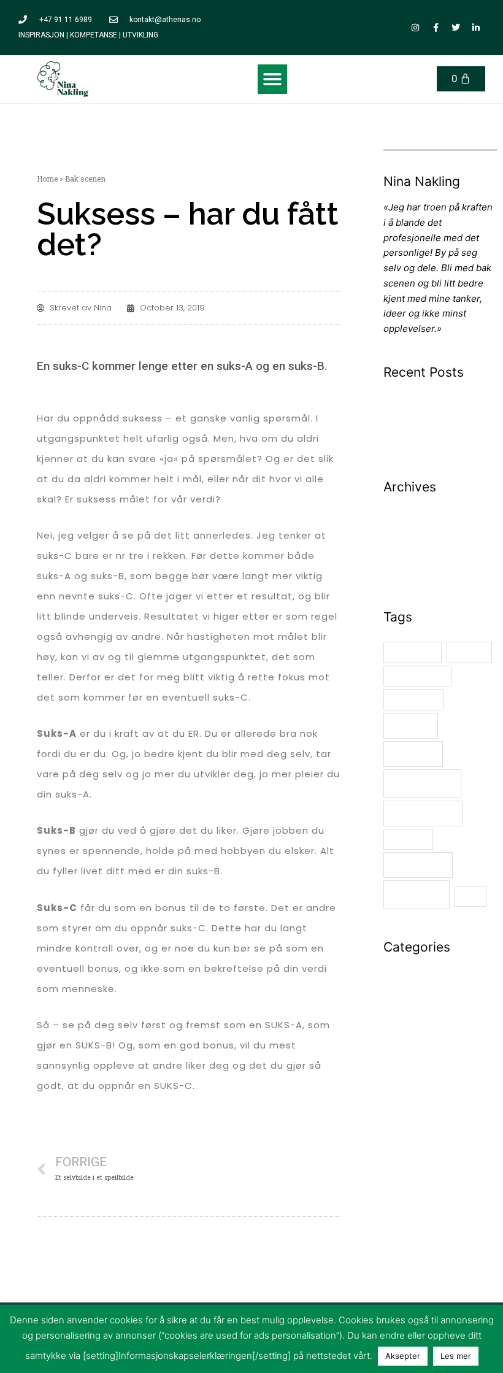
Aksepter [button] (402, 1356)
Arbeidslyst (412, 652)
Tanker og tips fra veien (434, 1003)
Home (47, 178)
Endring (469, 652)
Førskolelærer (417, 675)
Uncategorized (415, 1019)
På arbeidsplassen (423, 988)
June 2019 (405, 573)
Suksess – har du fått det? (439, 398)
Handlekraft (413, 699)
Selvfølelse (418, 865)
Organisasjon (423, 813)
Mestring (413, 754)
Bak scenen (408, 973)
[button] (272, 79)
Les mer (455, 1356)
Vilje (470, 896)
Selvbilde (408, 839)
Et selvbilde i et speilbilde (438, 413)
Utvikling (416, 894)
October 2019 (412, 512)
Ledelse (410, 726)
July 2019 (403, 558)
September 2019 (419, 528)
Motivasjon (422, 783)
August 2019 (410, 543)
